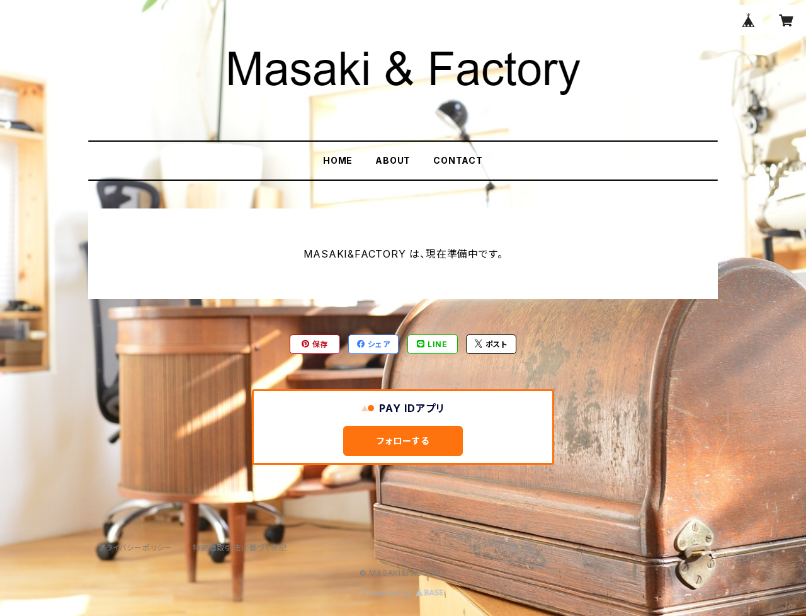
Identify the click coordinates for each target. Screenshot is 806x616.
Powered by (389, 593)
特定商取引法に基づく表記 (240, 547)
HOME (338, 160)
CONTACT (458, 160)
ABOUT (393, 160)
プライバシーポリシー (135, 547)
